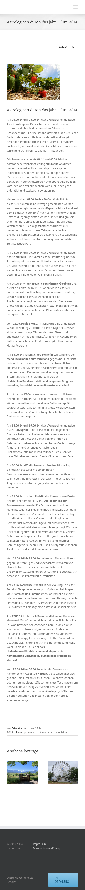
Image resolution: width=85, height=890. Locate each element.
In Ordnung (62, 880)
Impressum (40, 844)
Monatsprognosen (26, 732)
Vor (73, 47)
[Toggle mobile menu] (75, 7)
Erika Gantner (19, 728)
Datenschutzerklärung (46, 848)
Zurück (63, 47)
